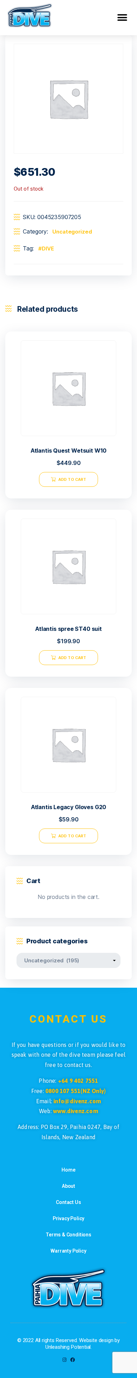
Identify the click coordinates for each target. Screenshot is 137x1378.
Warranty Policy (68, 1251)
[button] (122, 18)
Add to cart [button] (72, 479)
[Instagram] (64, 1360)
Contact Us (68, 1202)
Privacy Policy (69, 1218)
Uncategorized (72, 231)
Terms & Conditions (68, 1234)
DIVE (48, 248)
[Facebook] (72, 1360)
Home (68, 1170)
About (68, 1186)
